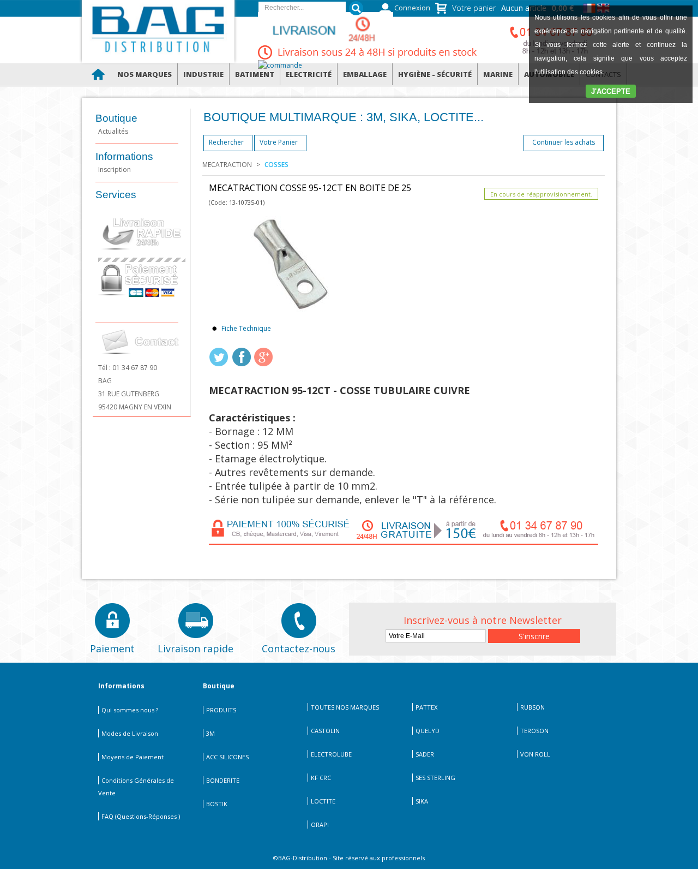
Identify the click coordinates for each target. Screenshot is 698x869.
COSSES (276, 164)
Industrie (203, 74)
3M (210, 733)
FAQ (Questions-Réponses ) (140, 816)
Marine (498, 74)
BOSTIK (216, 804)
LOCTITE (323, 801)
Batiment (254, 74)
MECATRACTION (227, 164)
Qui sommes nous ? (129, 710)
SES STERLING (435, 777)
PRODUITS (221, 710)
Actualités (113, 131)
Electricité (309, 74)
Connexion (412, 8)
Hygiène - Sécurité (435, 74)
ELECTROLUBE (331, 754)
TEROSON (534, 731)
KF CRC (321, 777)
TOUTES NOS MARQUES (345, 707)
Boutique (116, 118)
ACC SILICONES (227, 757)
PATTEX (426, 707)
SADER (425, 754)
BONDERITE (222, 780)
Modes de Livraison (129, 733)
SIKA (422, 801)
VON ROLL (535, 754)
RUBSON (532, 707)
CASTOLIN (325, 731)
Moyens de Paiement (132, 757)
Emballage (365, 74)
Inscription (114, 169)
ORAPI (320, 824)
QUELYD (428, 731)
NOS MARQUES (144, 74)
